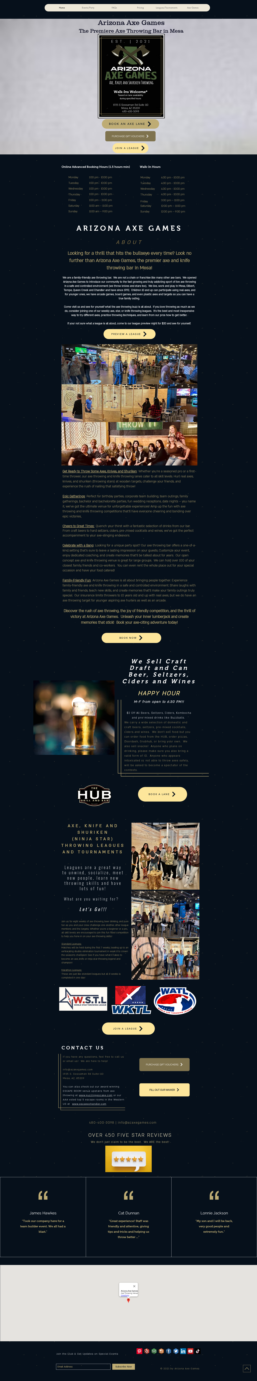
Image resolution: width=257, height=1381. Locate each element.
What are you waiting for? (93, 899)
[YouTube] (190, 1351)
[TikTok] (198, 1351)
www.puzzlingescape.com (96, 1095)
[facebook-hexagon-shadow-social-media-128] (168, 1351)
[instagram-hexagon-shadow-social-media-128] (161, 1351)
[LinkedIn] (183, 1351)
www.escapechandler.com (89, 1104)
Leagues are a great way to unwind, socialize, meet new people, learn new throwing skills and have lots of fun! (93, 877)
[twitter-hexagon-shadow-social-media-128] (176, 1351)
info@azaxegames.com (78, 1069)
